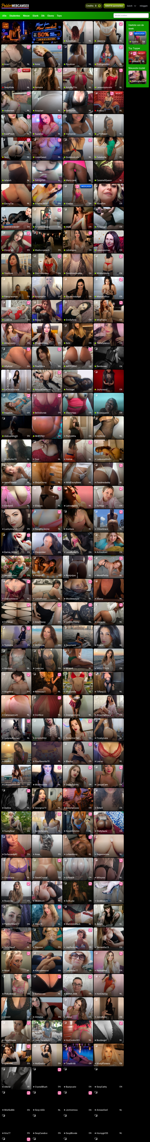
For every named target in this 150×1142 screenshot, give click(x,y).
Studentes (14, 15)
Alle (4, 15)
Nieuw (26, 15)
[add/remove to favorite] (65, 23)
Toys (59, 15)
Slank (35, 15)
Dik (43, 15)
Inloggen (144, 6)
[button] (131, 6)
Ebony (50, 15)
